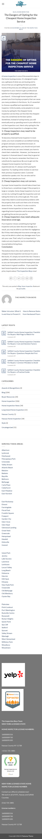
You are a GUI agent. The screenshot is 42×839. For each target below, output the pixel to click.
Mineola (5, 582)
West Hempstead (8, 639)
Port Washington (8, 610)
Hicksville (5, 542)
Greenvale (6, 533)
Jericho (4, 556)
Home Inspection (23, 12)
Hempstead (6, 536)
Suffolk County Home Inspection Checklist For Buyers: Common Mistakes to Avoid (24, 361)
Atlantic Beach (7, 467)
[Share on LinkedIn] (31, 278)
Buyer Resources (8, 397)
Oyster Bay (6, 596)
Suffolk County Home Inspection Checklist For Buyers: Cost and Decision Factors (24, 342)
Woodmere (6, 648)
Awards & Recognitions (11, 388)
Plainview (5, 604)
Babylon (5, 470)
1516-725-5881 (9, 751)
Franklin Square (8, 513)
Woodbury (6, 645)
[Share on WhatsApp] (11, 278)
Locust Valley (7, 567)
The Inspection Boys (24, 271)
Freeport (5, 516)
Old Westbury (7, 593)
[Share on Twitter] (19, 278)
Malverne (5, 573)
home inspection (9, 76)
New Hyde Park (8, 585)
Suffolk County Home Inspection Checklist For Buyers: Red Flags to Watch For (24, 333)
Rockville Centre (8, 613)
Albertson (5, 450)
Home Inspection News (11, 405)
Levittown (6, 564)
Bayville (5, 476)
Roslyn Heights (7, 619)
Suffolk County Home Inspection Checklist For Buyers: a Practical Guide (24, 371)
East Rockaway (7, 501)
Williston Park (7, 642)
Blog (14, 12)
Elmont (4, 504)
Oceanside (6, 588)
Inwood (5, 545)
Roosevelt (5, 616)
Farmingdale (6, 507)
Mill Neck (5, 579)
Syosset (5, 630)
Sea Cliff (5, 625)
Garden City (6, 519)
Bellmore (5, 479)
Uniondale (6, 462)
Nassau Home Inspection (11, 419)
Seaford (5, 627)
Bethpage (5, 482)
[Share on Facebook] (15, 278)
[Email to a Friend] (23, 278)
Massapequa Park (8, 459)
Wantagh (5, 636)
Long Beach (6, 570)
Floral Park (6, 510)
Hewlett (5, 539)
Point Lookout (7, 607)
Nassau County (8, 414)
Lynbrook (5, 453)
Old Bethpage (7, 590)
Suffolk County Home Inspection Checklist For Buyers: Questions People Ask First (24, 352)
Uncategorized (7, 427)
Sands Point (6, 622)
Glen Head (6, 525)
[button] (3, 4)
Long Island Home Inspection (13, 410)
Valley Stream (7, 464)
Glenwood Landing (9, 527)
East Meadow (7, 491)
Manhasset (6, 456)
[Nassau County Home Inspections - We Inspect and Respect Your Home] (21, 4)
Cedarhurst (6, 488)
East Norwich (7, 493)
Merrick (5, 576)
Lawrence (5, 562)
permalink (22, 289)
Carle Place (6, 485)
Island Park (6, 553)
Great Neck (6, 530)
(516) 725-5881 (8, 803)
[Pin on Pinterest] (27, 278)
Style (3, 423)
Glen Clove (6, 522)
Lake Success (7, 559)
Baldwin (5, 473)
